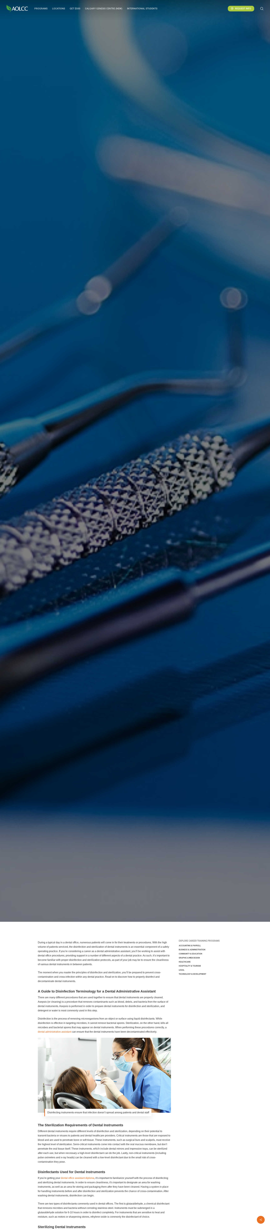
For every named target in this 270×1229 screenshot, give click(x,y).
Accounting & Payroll (190, 946)
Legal (181, 970)
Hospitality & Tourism (190, 966)
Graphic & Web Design (189, 958)
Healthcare (135, 480)
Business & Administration (192, 950)
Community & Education (190, 954)
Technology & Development (192, 974)
